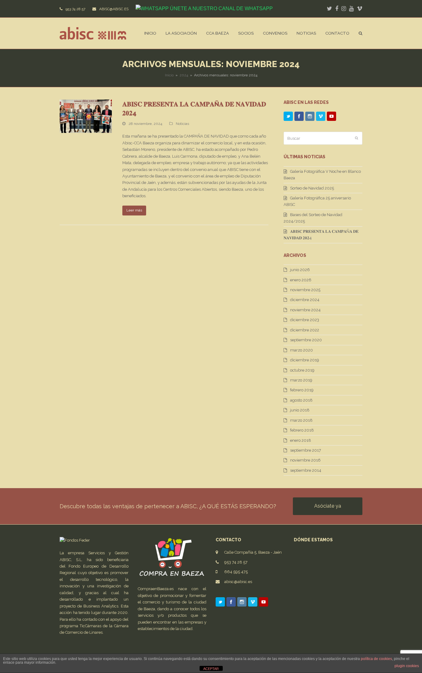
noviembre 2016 (305, 460)
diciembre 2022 (304, 330)
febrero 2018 (302, 430)
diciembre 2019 (304, 360)
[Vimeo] (320, 117)
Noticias (182, 123)
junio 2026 (300, 269)
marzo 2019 (301, 380)
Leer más (134, 210)
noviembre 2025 (305, 290)
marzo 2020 (301, 350)
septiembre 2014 (305, 470)
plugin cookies (407, 666)
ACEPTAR (211, 669)
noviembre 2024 (305, 310)
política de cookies (376, 659)
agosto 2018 (301, 400)
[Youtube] (331, 117)
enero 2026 (300, 280)
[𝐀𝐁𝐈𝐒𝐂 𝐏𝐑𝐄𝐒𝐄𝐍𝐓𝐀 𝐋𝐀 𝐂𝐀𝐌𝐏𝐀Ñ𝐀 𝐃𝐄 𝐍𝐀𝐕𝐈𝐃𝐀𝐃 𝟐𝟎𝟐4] (86, 116)
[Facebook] (299, 117)
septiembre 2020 (306, 340)
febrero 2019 (302, 390)
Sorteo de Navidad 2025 (312, 188)
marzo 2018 (301, 420)
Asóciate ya (327, 506)
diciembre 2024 (304, 299)
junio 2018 (300, 410)
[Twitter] (288, 117)
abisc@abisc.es (238, 581)
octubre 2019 (302, 370)
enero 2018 (300, 440)
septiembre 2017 (305, 450)
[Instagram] (309, 117)
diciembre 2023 (304, 319)
